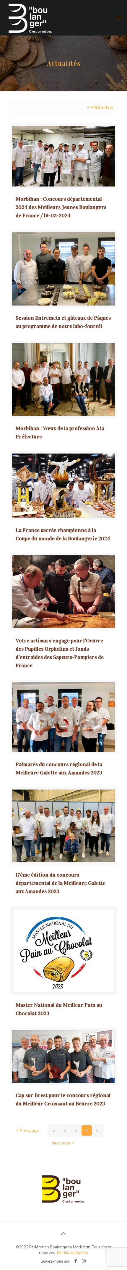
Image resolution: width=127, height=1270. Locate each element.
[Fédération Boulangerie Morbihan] (63, 18)
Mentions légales (72, 1252)
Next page (60, 1143)
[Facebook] (76, 1261)
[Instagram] (84, 1261)
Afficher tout (102, 107)
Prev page (29, 1130)
